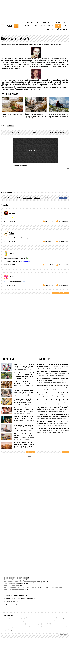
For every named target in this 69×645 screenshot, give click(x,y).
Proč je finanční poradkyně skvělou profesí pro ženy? (18, 627)
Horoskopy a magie (60, 22)
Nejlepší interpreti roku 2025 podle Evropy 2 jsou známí (19, 630)
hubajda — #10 (25, 261)
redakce (27, 580)
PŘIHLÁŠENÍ (37, 198)
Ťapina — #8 (8, 218)
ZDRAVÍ (10, 126)
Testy (36, 26)
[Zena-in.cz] (11, 26)
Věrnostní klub (62, 29)
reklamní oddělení (44, 587)
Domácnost (47, 22)
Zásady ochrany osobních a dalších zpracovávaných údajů (22, 598)
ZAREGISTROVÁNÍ (27, 198)
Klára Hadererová (59, 132)
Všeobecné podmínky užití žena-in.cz (16, 595)
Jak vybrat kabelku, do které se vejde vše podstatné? (18, 624)
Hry (53, 29)
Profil (47, 29)
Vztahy (50, 26)
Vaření (43, 26)
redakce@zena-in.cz (42, 582)
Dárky (38, 22)
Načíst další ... (30, 452)
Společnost (28, 26)
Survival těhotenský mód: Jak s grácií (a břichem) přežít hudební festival (20, 618)
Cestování (30, 22)
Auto (64, 26)
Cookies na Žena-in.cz (12, 602)
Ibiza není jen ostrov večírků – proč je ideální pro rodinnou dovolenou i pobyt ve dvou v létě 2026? (20, 621)
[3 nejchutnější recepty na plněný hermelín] (12, 104)
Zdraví (58, 26)
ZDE (29, 578)
